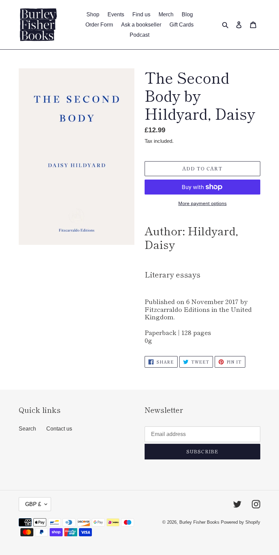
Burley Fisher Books (200, 522)
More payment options (202, 203)
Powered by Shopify (240, 522)
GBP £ (33, 504)
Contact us (59, 429)
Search (27, 429)
